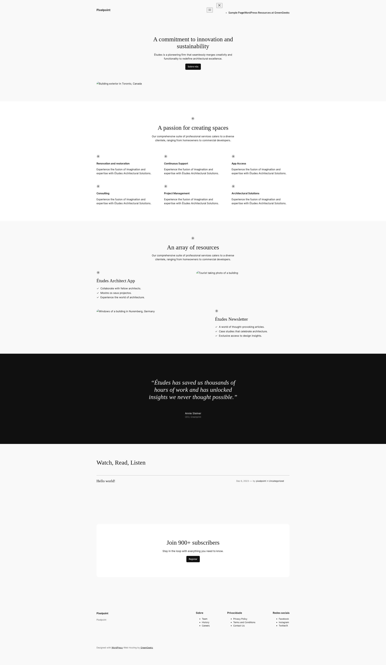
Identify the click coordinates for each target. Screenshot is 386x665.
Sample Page (236, 12)
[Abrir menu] (210, 10)
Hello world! (105, 481)
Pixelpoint (103, 10)
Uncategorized (276, 481)
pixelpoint (261, 481)
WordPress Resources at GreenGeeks (267, 12)
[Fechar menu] (219, 5)
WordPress (117, 647)
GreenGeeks (147, 647)
